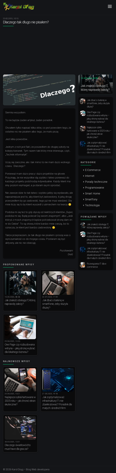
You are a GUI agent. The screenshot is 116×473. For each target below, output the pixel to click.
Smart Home (92, 193)
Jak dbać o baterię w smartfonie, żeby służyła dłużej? (55, 304)
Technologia (92, 205)
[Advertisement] (58, 52)
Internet (89, 175)
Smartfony (91, 199)
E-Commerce (93, 170)
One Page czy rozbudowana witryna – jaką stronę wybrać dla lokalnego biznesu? (20, 348)
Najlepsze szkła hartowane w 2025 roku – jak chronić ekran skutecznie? (20, 401)
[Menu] (110, 6)
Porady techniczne (96, 181)
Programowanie (94, 187)
